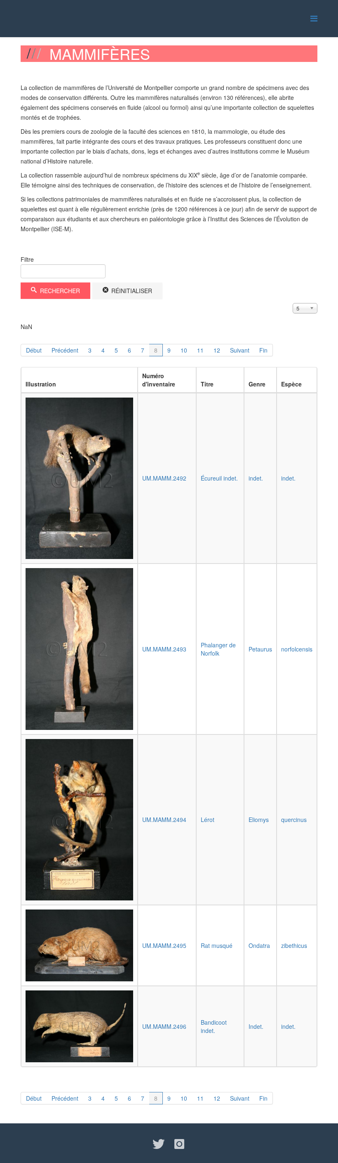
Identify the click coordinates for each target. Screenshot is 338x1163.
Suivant (239, 350)
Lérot (207, 819)
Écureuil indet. (219, 478)
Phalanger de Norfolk (218, 649)
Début (34, 350)
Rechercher (59, 291)
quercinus (294, 819)
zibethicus (294, 945)
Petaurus (260, 649)
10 (184, 350)
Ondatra (259, 945)
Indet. (256, 1026)
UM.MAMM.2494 (164, 819)
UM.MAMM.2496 (164, 1026)
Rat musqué (216, 945)
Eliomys (259, 819)
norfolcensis (296, 649)
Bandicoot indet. (214, 1026)
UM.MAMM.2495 (164, 945)
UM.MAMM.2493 (164, 649)
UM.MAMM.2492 (164, 478)
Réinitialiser (131, 291)
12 (217, 350)
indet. (256, 478)
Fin (263, 350)
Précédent (65, 350)
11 (200, 350)
